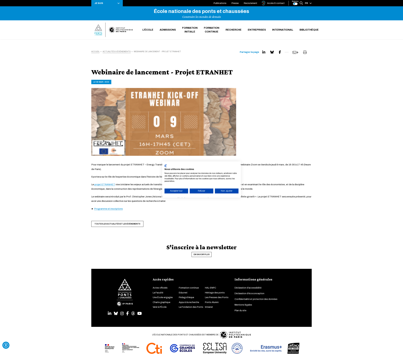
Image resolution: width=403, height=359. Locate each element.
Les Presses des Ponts (216, 297)
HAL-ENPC (210, 288)
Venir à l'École (160, 307)
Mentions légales (243, 305)
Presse (235, 3)
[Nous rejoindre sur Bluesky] (116, 313)
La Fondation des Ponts (191, 307)
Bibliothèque (309, 29)
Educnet (183, 293)
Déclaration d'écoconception (249, 293)
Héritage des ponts (215, 293)
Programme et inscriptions (108, 208)
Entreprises (257, 29)
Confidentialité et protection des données (256, 299)
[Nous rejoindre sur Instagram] (122, 313)
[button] (107, 3)
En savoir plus (202, 254)
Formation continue (211, 29)
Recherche (233, 29)
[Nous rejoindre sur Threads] (133, 313)
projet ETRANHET (104, 184)
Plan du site (240, 310)
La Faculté (158, 293)
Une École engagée (163, 297)
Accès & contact (276, 3)
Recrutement (250, 3)
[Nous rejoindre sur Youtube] (139, 313)
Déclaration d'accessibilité (248, 288)
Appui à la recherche (189, 302)
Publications (220, 3)
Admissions (168, 29)
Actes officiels (160, 288)
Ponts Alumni (212, 302)
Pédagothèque (186, 297)
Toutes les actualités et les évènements (117, 224)
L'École (147, 29)
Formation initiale (190, 29)
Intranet (209, 307)
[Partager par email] (295, 52)
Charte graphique (161, 302)
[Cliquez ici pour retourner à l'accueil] (113, 30)
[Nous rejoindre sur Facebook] (127, 313)
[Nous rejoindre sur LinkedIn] (109, 313)
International (282, 29)
